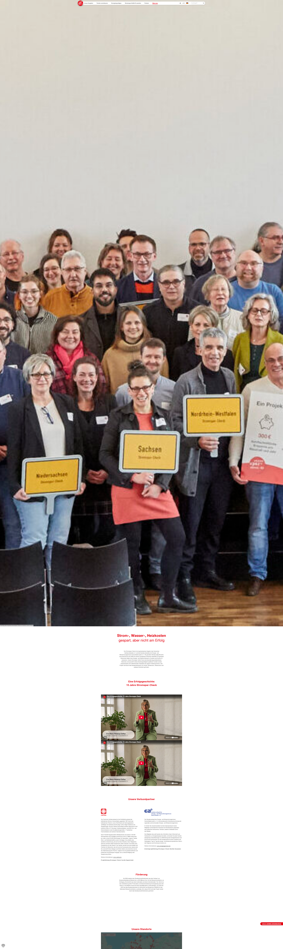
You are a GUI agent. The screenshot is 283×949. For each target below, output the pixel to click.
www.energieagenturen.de (163, 846)
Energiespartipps (116, 3)
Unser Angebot (88, 3)
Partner (147, 3)
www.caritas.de (117, 857)
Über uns (155, 3)
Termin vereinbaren (102, 3)
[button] (3, 946)
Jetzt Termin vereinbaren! (271, 923)
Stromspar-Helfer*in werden (133, 3)
